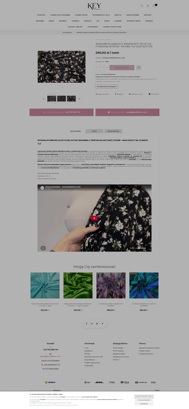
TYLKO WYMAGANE (144, 400)
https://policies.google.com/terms (66, 405)
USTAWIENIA (144, 404)
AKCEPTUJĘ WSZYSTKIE (144, 396)
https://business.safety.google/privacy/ (41, 405)
